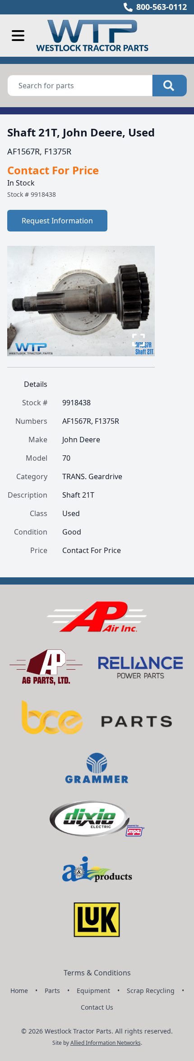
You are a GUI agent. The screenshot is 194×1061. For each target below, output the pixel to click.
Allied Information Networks (105, 1043)
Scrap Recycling (151, 990)
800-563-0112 (161, 6)
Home (19, 990)
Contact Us (97, 1007)
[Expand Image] (138, 340)
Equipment (93, 990)
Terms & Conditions (97, 973)
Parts (52, 990)
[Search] (169, 85)
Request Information (57, 221)
